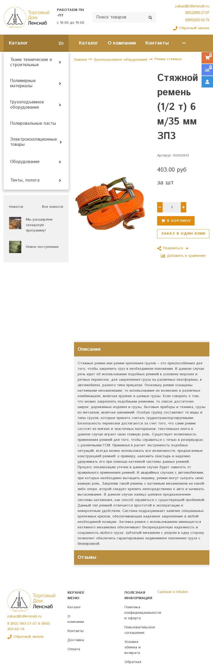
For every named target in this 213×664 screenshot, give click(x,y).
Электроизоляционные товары (33, 142)
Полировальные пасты (33, 123)
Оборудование (24, 162)
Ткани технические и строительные (31, 62)
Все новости (52, 206)
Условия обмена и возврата (132, 647)
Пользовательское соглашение (139, 630)
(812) (15, 623)
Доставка (76, 640)
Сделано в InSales (172, 591)
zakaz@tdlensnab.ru (192, 6)
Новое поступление (42, 246)
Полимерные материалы (23, 83)
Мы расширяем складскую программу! (39, 225)
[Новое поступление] (15, 247)
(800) (46, 623)
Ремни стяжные (168, 59)
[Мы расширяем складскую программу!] (15, 223)
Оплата (74, 649)
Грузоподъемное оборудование (27, 105)
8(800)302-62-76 (197, 20)
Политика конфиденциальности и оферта (142, 613)
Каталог (88, 43)
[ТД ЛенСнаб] (27, 17)
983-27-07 (29, 623)
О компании (122, 43)
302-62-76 (15, 629)
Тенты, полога (24, 180)
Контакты (157, 43)
